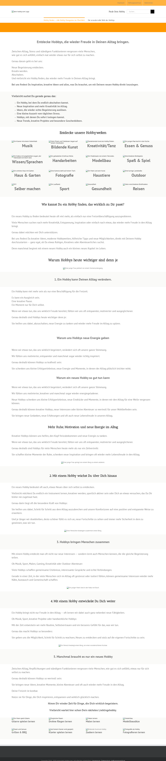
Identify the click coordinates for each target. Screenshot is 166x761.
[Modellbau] (56, 718)
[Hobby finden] (24, 141)
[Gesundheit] (91, 184)
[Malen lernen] (91, 718)
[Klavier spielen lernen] (61, 729)
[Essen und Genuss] (19, 729)
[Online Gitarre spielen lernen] (21, 718)
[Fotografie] (131, 729)
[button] (118, 20)
